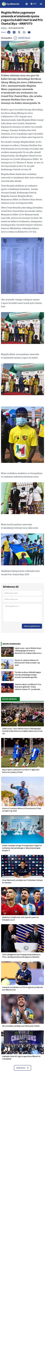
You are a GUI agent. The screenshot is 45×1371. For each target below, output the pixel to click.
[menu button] (41, 4)
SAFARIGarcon (24, 38)
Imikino (4, 28)
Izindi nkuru (20, 1068)
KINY (34, 4)
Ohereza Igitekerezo (32, 626)
